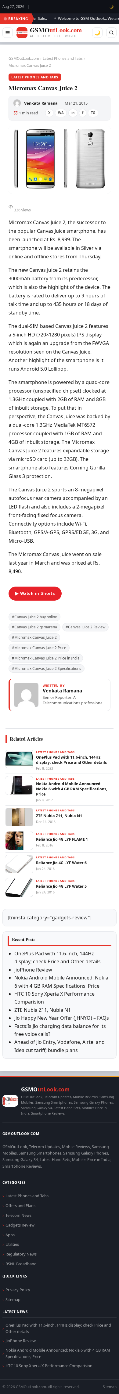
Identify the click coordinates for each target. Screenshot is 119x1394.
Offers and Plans (20, 1205)
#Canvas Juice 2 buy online (34, 617)
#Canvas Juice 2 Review (85, 627)
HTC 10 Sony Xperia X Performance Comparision (48, 1365)
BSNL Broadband (21, 1263)
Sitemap (12, 1299)
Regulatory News (21, 1254)
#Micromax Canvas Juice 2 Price (39, 647)
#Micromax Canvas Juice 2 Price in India (46, 658)
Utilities (12, 1244)
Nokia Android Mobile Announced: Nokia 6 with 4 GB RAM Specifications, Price (57, 1353)
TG (93, 112)
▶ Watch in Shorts (35, 593)
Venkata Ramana (41, 103)
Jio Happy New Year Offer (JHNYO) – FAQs (61, 1018)
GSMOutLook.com (24, 58)
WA (61, 112)
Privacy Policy (17, 1289)
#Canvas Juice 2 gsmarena (34, 627)
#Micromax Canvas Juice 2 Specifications (46, 668)
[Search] (111, 32)
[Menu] (7, 32)
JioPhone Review (33, 969)
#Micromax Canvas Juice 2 (34, 637)
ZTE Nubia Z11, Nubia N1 (42, 1010)
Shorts (98, 1382)
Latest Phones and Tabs (63, 58)
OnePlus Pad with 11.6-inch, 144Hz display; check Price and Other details (58, 1328)
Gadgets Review (19, 1225)
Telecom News (18, 1215)
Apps (10, 1235)
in (72, 112)
